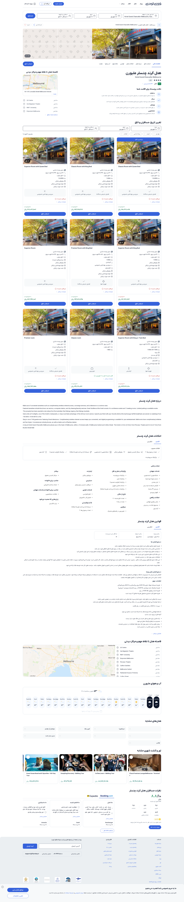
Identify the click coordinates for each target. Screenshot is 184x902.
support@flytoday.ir (32, 854)
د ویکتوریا (122, 729)
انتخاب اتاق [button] (147, 64)
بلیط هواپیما (158, 843)
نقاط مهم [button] (115, 64)
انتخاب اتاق (28, 64)
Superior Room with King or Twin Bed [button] (132, 338)
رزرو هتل (152, 25)
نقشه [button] (54, 94)
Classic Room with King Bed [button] (81, 167)
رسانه (110, 866)
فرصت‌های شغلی (108, 851)
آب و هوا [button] (107, 64)
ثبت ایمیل (30, 846)
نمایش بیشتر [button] (157, 634)
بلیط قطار (158, 851)
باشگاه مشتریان (132, 859)
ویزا (160, 859)
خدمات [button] (159, 840)
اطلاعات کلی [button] (156, 64)
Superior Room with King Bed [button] (129, 248)
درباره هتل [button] (139, 64)
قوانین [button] (122, 64)
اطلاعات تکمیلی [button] (132, 840)
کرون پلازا (87, 729)
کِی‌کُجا (159, 878)
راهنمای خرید (133, 847)
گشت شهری (158, 866)
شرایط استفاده (69, 893)
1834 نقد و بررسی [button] (148, 84)
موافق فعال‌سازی (17, 890)
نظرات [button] (101, 64)
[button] (121, 4)
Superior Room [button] (30, 248)
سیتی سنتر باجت (50, 736)
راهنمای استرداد (132, 843)
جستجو (30, 16)
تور (160, 863)
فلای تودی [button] (109, 840)
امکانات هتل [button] (129, 64)
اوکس (158, 743)
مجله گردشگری (108, 855)
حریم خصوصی (79, 893)
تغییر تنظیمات (18, 896)
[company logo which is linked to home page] (152, 3)
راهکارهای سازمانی (132, 866)
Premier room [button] (29, 338)
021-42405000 (58, 854)
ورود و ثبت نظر (155, 827)
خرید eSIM (158, 874)
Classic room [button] (76, 338)
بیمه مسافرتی (157, 870)
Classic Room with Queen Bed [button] (129, 167)
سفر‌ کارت (109, 859)
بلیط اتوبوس (158, 855)
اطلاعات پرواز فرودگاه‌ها (155, 882)
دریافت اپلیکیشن (107, 863)
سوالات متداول (132, 855)
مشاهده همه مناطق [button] (52, 115)
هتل (135, 4)
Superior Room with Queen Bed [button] (35, 167)
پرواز (141, 4)
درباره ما (110, 843)
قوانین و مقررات (132, 851)
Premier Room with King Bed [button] (81, 248)
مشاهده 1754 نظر (108, 831)
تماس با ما (109, 847)
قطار (129, 4)
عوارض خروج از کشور (131, 863)
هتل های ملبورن (143, 25)
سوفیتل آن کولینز (50, 729)
